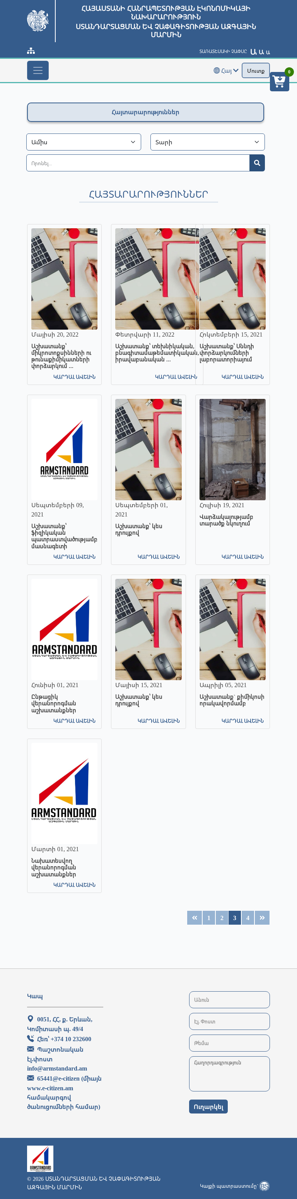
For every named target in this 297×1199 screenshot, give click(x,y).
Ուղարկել (208, 1106)
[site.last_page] (194, 917)
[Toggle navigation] (38, 70)
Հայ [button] (226, 70)
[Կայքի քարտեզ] (31, 50)
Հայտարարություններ (145, 112)
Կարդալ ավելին (74, 376)
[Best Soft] (264, 1185)
